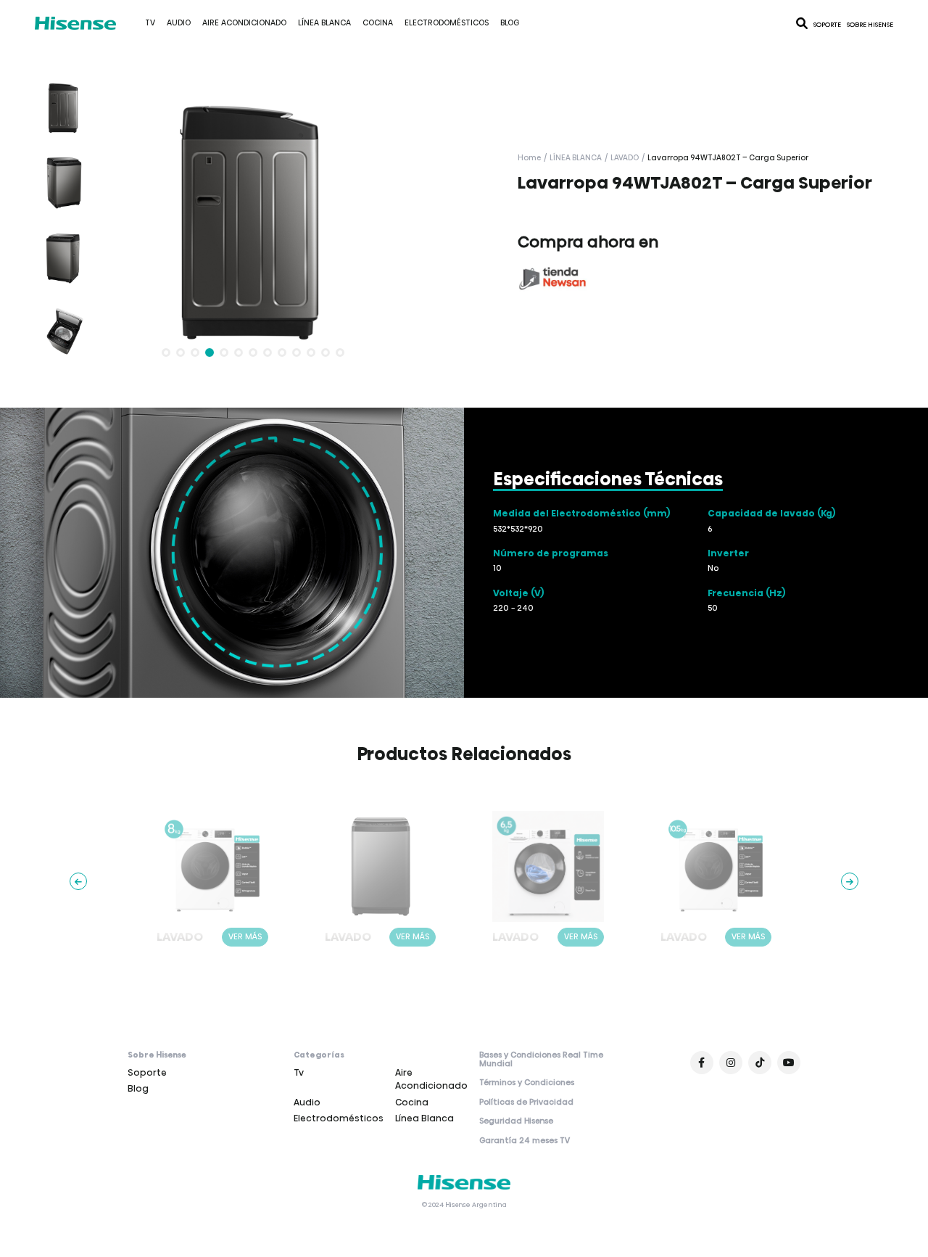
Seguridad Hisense (516, 1121)
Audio (179, 22)
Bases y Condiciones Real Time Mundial (541, 1060)
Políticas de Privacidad (526, 1102)
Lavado (624, 158)
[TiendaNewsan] (552, 278)
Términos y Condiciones (526, 1083)
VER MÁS (245, 936)
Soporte (827, 24)
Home (529, 158)
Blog (509, 22)
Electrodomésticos (447, 22)
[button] (166, 352)
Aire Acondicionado (244, 22)
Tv (150, 22)
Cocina (377, 22)
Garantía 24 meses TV (524, 1141)
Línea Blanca (324, 22)
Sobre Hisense (870, 24)
